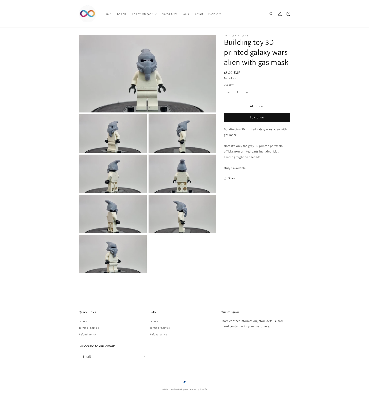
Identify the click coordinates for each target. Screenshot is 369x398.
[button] (143, 14)
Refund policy (87, 334)
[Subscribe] (143, 356)
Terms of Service (89, 327)
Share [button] (231, 178)
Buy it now (257, 117)
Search (83, 321)
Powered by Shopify (198, 389)
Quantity (229, 85)
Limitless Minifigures (179, 389)
